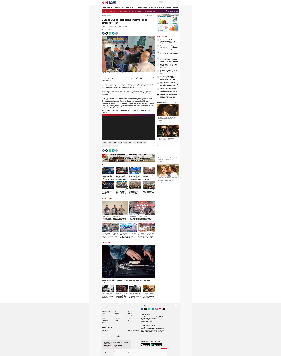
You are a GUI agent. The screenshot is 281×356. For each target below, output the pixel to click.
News (130, 142)
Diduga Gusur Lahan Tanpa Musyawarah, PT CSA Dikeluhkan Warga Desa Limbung (169, 47)
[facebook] (103, 33)
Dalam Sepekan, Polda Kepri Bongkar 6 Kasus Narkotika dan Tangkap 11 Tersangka (146, 236)
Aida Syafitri (110, 29)
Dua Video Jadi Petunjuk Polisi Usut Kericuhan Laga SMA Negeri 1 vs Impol (169, 65)
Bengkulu (105, 142)
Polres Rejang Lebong (107, 145)
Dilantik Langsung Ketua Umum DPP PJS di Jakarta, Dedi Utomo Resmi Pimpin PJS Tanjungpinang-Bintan (169, 60)
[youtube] (160, 309)
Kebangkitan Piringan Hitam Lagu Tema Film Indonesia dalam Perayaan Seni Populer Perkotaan (148, 297)
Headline (115, 142)
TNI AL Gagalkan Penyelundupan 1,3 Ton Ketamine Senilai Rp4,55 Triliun (126, 237)
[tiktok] (163, 309)
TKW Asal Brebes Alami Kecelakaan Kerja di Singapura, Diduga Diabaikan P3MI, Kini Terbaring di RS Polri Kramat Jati (122, 180)
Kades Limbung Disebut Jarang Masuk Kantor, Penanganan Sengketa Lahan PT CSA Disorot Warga (169, 42)
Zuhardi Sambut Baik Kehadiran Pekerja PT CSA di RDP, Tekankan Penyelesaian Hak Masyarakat (169, 90)
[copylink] (116, 33)
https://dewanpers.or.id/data (110, 346)
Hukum (120, 142)
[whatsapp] (110, 33)
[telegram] (113, 33)
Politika (145, 142)
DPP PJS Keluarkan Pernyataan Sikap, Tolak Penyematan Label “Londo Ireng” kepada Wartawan (107, 194)
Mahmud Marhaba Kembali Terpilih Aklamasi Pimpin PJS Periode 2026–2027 (121, 193)
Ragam (115, 145)
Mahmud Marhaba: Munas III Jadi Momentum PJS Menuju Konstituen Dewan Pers (134, 194)
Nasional (109, 15)
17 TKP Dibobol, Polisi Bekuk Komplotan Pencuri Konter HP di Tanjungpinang (141, 218)
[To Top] (175, 305)
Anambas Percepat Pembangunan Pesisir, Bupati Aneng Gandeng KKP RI (169, 72)
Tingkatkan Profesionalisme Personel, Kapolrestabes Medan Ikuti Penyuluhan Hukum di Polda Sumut (148, 180)
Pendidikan (139, 142)
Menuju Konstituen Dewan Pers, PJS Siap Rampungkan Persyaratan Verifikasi (148, 193)
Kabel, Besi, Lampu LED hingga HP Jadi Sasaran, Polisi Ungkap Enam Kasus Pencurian (110, 237)
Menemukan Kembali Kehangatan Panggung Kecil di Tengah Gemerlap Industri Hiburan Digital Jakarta (135, 297)
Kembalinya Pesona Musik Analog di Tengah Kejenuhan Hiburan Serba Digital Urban (126, 281)
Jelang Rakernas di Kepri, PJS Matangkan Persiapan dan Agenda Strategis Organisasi (108, 178)
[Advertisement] (168, 209)
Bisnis (110, 142)
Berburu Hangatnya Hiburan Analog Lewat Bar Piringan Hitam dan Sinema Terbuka (121, 296)
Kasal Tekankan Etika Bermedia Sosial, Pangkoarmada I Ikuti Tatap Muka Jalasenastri (134, 179)
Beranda (104, 15)
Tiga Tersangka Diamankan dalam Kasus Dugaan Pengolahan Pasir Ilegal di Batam (114, 218)
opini (134, 142)
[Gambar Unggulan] (128, 54)
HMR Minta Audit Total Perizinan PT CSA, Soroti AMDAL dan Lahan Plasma (169, 53)
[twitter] (106, 33)
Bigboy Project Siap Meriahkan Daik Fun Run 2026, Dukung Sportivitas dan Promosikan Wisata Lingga (168, 97)
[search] (161, 2)
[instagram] (156, 309)
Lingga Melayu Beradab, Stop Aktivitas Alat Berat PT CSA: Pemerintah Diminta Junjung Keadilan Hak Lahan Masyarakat (168, 79)
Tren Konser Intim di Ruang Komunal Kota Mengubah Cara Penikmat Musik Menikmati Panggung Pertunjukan (107, 298)
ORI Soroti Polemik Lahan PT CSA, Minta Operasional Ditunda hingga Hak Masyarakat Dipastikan (169, 84)
